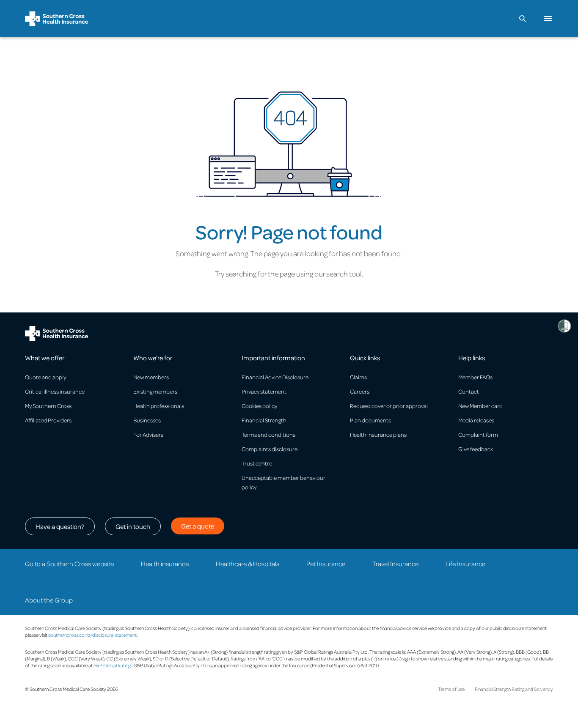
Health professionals (158, 405)
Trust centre (257, 463)
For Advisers (148, 434)
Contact (468, 391)
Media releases (476, 420)
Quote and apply (45, 377)
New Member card (480, 405)
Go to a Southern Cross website (69, 563)
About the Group (49, 600)
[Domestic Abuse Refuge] (564, 326)
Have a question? (60, 526)
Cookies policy (259, 405)
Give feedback (475, 448)
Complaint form (478, 434)
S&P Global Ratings (113, 665)
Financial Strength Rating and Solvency (514, 689)
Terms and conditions (268, 434)
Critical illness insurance (55, 391)
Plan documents (370, 420)
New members (151, 377)
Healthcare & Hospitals (247, 563)
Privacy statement (264, 391)
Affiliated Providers (48, 420)
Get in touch (133, 526)
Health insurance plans (378, 434)
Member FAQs (475, 377)
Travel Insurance (395, 563)
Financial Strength (264, 420)
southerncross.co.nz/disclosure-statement (92, 635)
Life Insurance (465, 563)
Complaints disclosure (269, 448)
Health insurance (165, 563)
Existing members (155, 391)
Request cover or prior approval (389, 405)
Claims (358, 377)
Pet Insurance (325, 563)
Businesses (147, 420)
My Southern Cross (48, 405)
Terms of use (451, 689)
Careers (359, 391)
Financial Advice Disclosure (275, 377)
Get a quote (197, 526)
